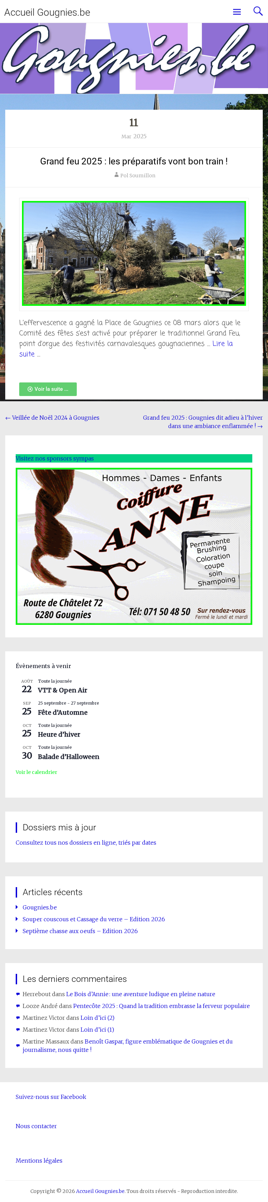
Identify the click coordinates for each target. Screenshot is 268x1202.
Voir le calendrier (36, 772)
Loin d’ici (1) (97, 1029)
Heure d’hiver (59, 734)
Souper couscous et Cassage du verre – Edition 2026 (94, 919)
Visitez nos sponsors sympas (55, 458)
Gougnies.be (40, 907)
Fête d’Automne (63, 712)
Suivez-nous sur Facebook (51, 1096)
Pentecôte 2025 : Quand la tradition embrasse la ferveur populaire (161, 1005)
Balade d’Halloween (68, 757)
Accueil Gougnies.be (47, 12)
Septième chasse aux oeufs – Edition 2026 (80, 931)
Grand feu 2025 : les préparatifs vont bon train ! (134, 161)
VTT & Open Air (62, 690)
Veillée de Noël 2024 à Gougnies (52, 417)
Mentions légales (39, 1160)
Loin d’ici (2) (97, 1017)
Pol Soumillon (137, 175)
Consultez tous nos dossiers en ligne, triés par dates (86, 842)
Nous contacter (36, 1126)
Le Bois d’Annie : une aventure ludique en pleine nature (140, 994)
